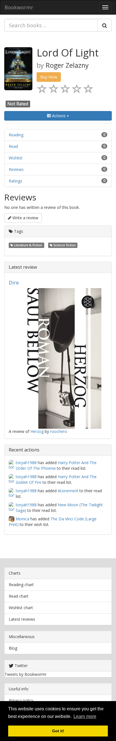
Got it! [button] (58, 731)
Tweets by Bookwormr (25, 674)
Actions (59, 115)
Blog (13, 648)
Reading (16, 134)
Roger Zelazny (67, 65)
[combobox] (51, 25)
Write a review (24, 217)
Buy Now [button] (48, 77)
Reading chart (21, 584)
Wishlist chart (21, 607)
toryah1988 (26, 462)
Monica (22, 518)
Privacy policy (21, 700)
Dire (14, 282)
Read (13, 146)
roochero (58, 431)
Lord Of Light (68, 53)
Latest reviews (22, 619)
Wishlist (16, 158)
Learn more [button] (84, 716)
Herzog (37, 431)
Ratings (15, 181)
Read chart (18, 596)
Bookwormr (19, 7)
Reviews (16, 169)
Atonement (68, 490)
